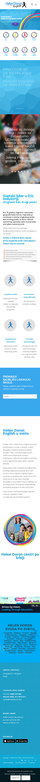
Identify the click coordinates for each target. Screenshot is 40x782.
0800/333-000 (20, 84)
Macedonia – (23, 643)
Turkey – (21, 653)
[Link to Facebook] (32, 760)
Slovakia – (23, 649)
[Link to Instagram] (35, 760)
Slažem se (15, 778)
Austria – (26, 633)
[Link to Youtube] (22, 760)
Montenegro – (10, 645)
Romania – (19, 647)
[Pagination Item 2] (15, 171)
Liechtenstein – (11, 643)
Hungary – (8, 641)
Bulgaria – (23, 635)
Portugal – (10, 647)
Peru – (26, 645)
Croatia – (9, 637)
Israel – (16, 641)
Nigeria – (20, 645)
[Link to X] (28, 760)
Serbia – (15, 649)
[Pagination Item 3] (18, 171)
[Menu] (36, 4)
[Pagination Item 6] (27, 171)
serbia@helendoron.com (12, 699)
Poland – (33, 645)
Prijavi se (15, 23)
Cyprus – (17, 637)
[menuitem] (31, 4)
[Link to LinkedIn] (25, 760)
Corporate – (9, 633)
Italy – (22, 641)
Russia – (28, 647)
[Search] (31, 4)
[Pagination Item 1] (12, 171)
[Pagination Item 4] (21, 171)
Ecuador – (11, 639)
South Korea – (11, 651)
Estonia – (20, 639)
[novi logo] (16, 4)
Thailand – (13, 653)
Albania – (18, 633)
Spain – (21, 651)
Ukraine (28, 653)
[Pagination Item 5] (24, 171)
